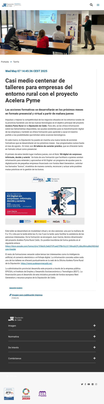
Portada (5, 62)
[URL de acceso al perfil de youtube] (89, 384)
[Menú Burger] (98, 5)
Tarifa (16, 62)
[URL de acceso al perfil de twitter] (82, 384)
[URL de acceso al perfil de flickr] (92, 384)
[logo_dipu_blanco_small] (52, 319)
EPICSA (13, 376)
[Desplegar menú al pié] (94, 325)
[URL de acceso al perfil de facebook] (85, 384)
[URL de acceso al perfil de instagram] (96, 384)
